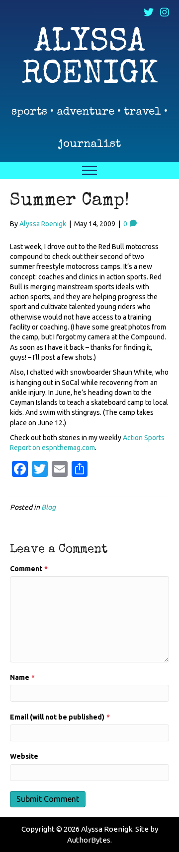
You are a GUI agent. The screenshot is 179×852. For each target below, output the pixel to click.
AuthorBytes (88, 840)
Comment (29, 569)
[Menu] (89, 170)
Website (24, 756)
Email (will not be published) (60, 717)
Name (22, 677)
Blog (48, 507)
